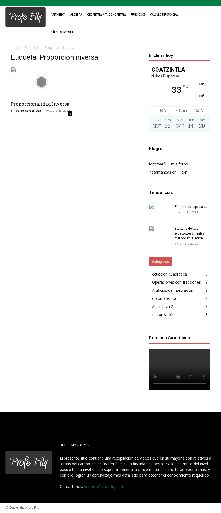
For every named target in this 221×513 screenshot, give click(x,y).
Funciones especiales (190, 206)
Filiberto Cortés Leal (26, 110)
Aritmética (58, 14)
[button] (209, 16)
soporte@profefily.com (104, 486)
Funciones (138, 14)
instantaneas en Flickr (168, 172)
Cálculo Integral (63, 32)
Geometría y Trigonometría (106, 14)
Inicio (15, 47)
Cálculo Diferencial (164, 14)
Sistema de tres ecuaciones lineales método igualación (189, 233)
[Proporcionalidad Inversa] (41, 82)
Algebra (76, 14)
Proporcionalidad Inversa (40, 104)
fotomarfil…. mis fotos (168, 164)
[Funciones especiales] (159, 211)
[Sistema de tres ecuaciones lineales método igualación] (159, 233)
